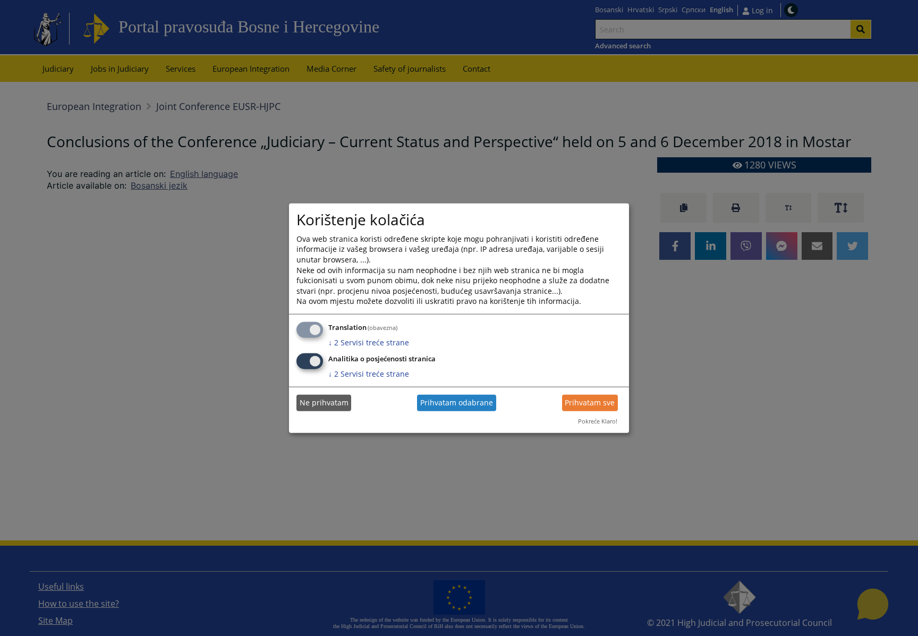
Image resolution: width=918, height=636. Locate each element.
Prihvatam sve (590, 402)
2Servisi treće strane (368, 342)
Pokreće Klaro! (597, 421)
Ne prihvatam (324, 402)
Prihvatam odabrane (456, 402)
